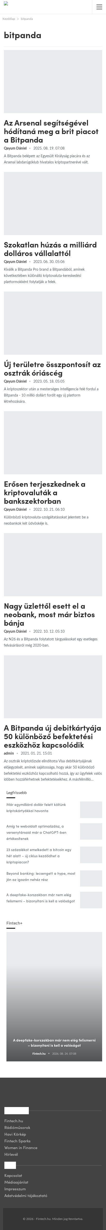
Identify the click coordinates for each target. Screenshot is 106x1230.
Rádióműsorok (17, 1127)
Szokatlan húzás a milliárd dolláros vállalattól (50, 248)
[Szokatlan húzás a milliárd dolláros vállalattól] (53, 203)
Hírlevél (11, 1154)
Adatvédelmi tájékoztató (25, 1195)
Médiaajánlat (16, 1182)
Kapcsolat (13, 1175)
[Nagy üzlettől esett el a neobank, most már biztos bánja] (53, 564)
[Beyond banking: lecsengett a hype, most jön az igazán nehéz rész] (91, 878)
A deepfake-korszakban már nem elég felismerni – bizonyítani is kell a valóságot (54, 1042)
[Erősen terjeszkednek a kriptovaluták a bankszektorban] (53, 442)
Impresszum (15, 1188)
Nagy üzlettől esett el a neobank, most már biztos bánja (49, 614)
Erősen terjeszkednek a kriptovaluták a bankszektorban (44, 492)
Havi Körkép (15, 1134)
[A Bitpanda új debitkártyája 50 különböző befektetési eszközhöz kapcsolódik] (53, 686)
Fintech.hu (13, 1120)
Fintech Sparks (17, 1140)
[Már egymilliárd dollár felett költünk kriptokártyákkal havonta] (91, 810)
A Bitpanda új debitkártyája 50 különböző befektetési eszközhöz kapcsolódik (52, 736)
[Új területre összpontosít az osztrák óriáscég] (53, 323)
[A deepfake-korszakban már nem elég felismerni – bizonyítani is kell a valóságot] (91, 900)
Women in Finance (20, 1147)
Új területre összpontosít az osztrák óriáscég (52, 368)
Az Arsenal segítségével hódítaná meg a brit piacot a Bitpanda (51, 131)
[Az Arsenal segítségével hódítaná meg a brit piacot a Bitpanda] (53, 81)
